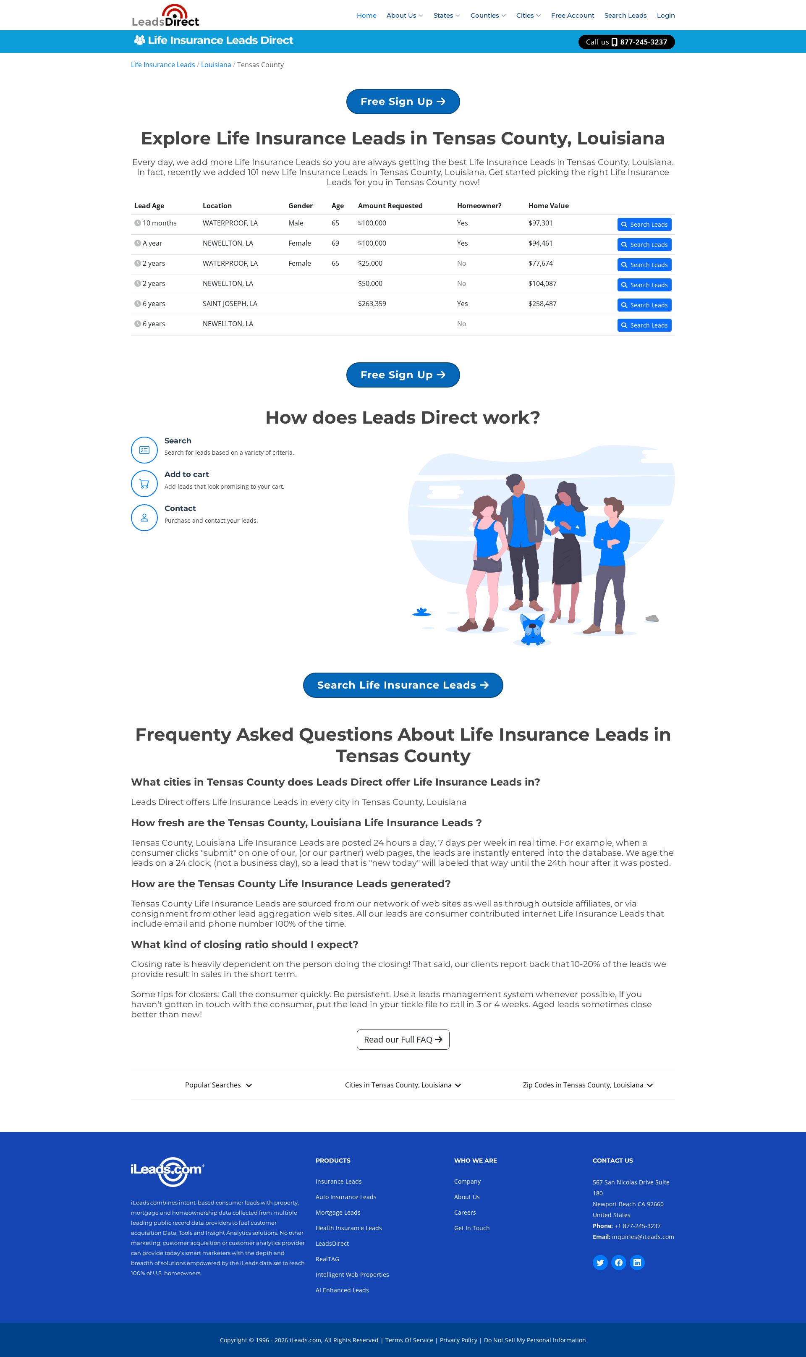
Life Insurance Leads (163, 64)
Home (367, 15)
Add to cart (187, 474)
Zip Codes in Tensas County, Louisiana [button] (583, 1085)
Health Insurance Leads (349, 1228)
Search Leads (625, 15)
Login (666, 15)
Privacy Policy (458, 1340)
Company (467, 1181)
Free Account (572, 15)
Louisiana (216, 64)
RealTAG (327, 1259)
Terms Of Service (409, 1340)
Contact (180, 508)
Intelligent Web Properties (352, 1274)
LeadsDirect (332, 1243)
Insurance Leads (339, 1181)
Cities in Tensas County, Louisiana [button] (398, 1085)
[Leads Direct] (166, 13)
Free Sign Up (399, 101)
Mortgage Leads (338, 1212)
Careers (465, 1212)
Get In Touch (472, 1228)
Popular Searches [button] (214, 1085)
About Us (467, 1197)
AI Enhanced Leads (342, 1290)
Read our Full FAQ (399, 1039)
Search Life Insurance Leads (398, 685)
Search (178, 440)
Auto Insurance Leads (346, 1197)
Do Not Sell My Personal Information (535, 1340)
